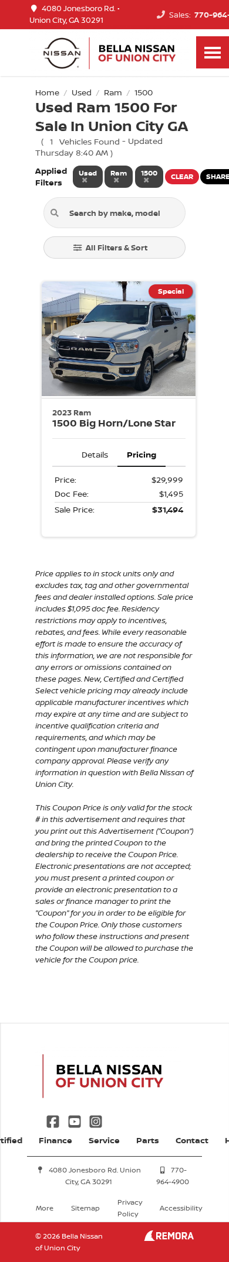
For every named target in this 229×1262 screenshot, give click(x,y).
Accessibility (181, 1208)
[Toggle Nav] (212, 52)
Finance (55, 1140)
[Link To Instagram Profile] (95, 1120)
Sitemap (85, 1208)
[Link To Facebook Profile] (54, 1120)
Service (104, 1140)
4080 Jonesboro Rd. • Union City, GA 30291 (74, 14)
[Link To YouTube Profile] (75, 1120)
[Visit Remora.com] (169, 1237)
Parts (147, 1140)
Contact (192, 1140)
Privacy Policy (129, 1208)
